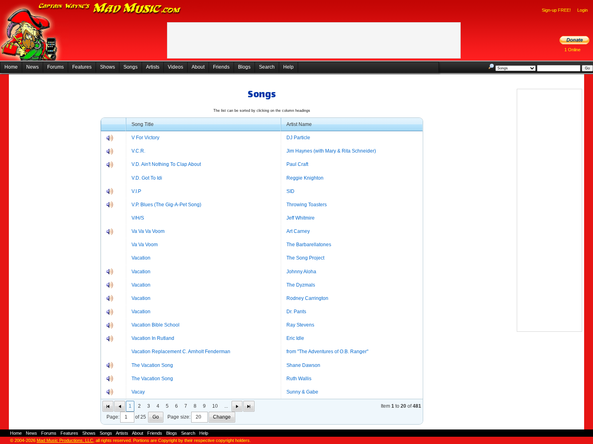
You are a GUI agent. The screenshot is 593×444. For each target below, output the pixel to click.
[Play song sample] (109, 139)
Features (82, 67)
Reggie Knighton (305, 178)
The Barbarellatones (308, 244)
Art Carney (298, 231)
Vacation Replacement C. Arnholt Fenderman (181, 351)
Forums (55, 67)
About (198, 67)
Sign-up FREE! (556, 10)
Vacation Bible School (156, 325)
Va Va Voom (145, 244)
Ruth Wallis (298, 378)
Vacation (141, 258)
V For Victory (145, 137)
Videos (175, 67)
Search (267, 67)
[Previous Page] (119, 406)
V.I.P (136, 191)
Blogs (244, 67)
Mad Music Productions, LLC (65, 440)
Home (11, 67)
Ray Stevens (300, 325)
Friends (221, 67)
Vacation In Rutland (153, 338)
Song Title (143, 124)
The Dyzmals (300, 285)
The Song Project (305, 258)
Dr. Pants (296, 311)
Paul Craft (297, 164)
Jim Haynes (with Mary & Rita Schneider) (331, 151)
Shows (107, 67)
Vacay (138, 392)
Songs (130, 67)
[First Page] (107, 406)
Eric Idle (295, 338)
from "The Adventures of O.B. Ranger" (327, 351)
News (32, 67)
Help (288, 67)
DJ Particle (298, 137)
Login (582, 10)
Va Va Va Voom (148, 231)
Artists (152, 67)
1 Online (572, 49)
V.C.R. (138, 151)
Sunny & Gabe (302, 392)
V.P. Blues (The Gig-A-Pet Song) (166, 204)
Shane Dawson (303, 365)
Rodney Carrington (307, 298)
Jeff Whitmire (300, 218)
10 (215, 406)
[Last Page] (248, 406)
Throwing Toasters (306, 204)
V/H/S (138, 218)
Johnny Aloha (301, 271)
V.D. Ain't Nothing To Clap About (166, 164)
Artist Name (299, 124)
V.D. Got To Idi (147, 178)
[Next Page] (237, 406)
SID (290, 191)
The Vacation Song (152, 365)
